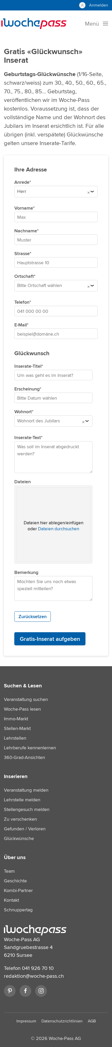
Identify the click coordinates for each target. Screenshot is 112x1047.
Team (9, 871)
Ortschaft (24, 276)
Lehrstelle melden (22, 799)
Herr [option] (21, 191)
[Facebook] (25, 991)
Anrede (21, 182)
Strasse (22, 253)
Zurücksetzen (32, 616)
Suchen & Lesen (23, 685)
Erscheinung (27, 389)
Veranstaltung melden (26, 790)
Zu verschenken (20, 819)
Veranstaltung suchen (26, 699)
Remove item (88, 192)
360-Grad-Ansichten (24, 757)
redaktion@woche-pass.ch (34, 976)
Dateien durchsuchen (58, 529)
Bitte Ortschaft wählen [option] (39, 285)
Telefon (21, 302)
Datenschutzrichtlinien (62, 1021)
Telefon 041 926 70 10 (29, 968)
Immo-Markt (16, 718)
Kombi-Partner (18, 890)
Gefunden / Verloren (25, 828)
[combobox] (56, 287)
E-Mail (20, 324)
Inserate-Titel (27, 366)
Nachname (25, 230)
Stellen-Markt (17, 728)
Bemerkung (26, 572)
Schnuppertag (18, 909)
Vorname (23, 208)
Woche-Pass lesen (22, 709)
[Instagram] (41, 991)
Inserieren (16, 776)
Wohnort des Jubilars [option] (38, 420)
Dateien (22, 481)
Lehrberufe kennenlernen (30, 747)
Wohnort (23, 411)
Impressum (26, 1021)
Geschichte (15, 880)
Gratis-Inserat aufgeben (50, 639)
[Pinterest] (10, 991)
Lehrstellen (15, 738)
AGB (92, 1021)
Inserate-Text (27, 437)
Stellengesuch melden (26, 809)
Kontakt (11, 900)
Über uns (15, 857)
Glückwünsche (19, 838)
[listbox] (56, 192)
